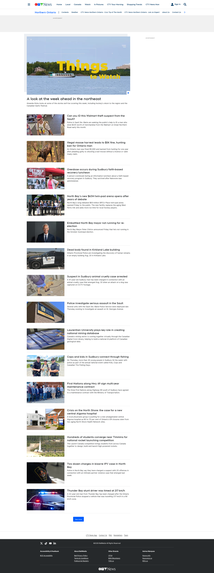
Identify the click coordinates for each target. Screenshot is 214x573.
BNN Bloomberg (114, 558)
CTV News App (91, 535)
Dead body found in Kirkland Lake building (93, 249)
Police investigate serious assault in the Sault (95, 303)
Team (126, 535)
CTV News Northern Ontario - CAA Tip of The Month (101, 12)
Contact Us (176, 12)
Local (67, 4)
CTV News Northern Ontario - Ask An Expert (141, 12)
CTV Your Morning (115, 4)
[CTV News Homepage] (43, 4)
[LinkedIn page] (55, 543)
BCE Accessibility (46, 555)
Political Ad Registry (81, 561)
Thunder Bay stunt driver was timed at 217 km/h (96, 490)
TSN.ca (111, 561)
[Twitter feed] (41, 543)
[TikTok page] (46, 543)
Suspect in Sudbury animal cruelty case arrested (97, 276)
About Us (166, 12)
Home (59, 4)
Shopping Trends (134, 4)
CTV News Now (152, 4)
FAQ (110, 535)
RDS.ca (145, 561)
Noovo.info (146, 555)
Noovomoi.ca (147, 558)
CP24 (110, 555)
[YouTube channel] (50, 543)
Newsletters (118, 535)
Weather (74, 12)
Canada (77, 4)
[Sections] (29, 4)
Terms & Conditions (81, 558)
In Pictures (99, 4)
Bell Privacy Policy (80, 555)
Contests (65, 12)
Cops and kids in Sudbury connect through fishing (98, 356)
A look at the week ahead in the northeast (64, 99)
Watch (88, 4)
